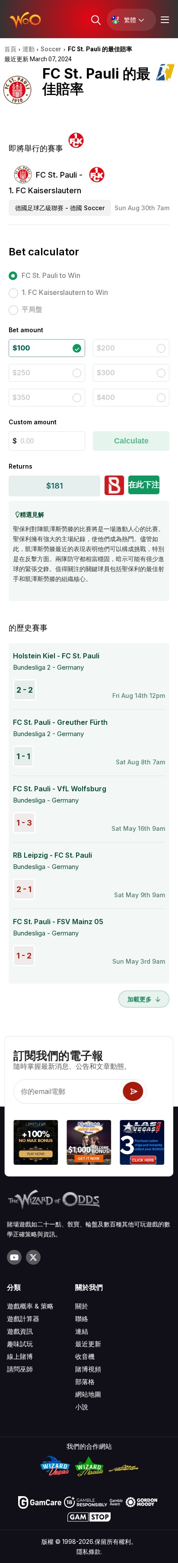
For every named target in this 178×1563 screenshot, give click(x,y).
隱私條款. (89, 1551)
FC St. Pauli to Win (51, 275)
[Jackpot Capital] (89, 1143)
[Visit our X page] (33, 1257)
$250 (21, 372)
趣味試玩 (20, 1344)
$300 (106, 372)
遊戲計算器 (23, 1319)
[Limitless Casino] (35, 1143)
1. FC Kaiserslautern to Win (65, 292)
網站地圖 (88, 1394)
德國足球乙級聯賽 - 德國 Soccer (60, 207)
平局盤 (32, 309)
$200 (106, 348)
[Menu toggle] (164, 20)
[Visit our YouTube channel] (14, 1257)
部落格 (85, 1382)
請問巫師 (20, 1369)
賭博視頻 (88, 1369)
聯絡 (81, 1319)
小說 (81, 1407)
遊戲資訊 (20, 1331)
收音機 (85, 1356)
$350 (21, 397)
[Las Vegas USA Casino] (142, 1143)
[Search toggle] (95, 20)
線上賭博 (20, 1356)
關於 (81, 1306)
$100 (21, 348)
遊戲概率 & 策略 (30, 1306)
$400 (106, 397)
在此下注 (143, 484)
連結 (81, 1331)
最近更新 (88, 1344)
